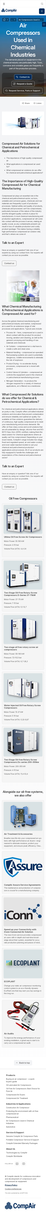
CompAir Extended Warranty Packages (22, 1143)
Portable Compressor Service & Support (22, 1140)
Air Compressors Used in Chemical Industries (20, 1122)
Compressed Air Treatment (17, 1098)
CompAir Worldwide (14, 1156)
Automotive (10, 1127)
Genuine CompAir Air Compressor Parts (22, 1136)
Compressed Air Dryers (15, 1095)
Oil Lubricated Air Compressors (18, 1085)
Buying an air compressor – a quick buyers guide (20, 1080)
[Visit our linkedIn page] (17, 1163)
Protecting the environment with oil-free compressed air (22, 1112)
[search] (42, 4)
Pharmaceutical (12, 1117)
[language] (4, 4)
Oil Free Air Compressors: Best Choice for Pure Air (23, 1090)
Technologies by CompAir (16, 1153)
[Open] (42, 11)
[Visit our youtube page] (23, 1163)
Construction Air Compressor (17, 1108)
